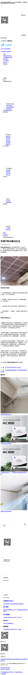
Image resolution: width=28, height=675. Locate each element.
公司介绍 (8, 175)
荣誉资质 (8, 171)
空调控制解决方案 (7, 57)
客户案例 (5, 59)
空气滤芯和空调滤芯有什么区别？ (13, 367)
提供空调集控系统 (16, 659)
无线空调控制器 (10, 107)
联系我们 (5, 64)
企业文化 (8, 173)
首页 (4, 54)
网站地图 (7, 669)
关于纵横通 (6, 60)
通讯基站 (8, 137)
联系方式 (8, 229)
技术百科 (8, 200)
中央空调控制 (9, 105)
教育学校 (8, 144)
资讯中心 (5, 62)
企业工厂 (8, 139)
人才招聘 (8, 228)
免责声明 (3, 669)
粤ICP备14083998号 (5, 667)
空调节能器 (9, 659)
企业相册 (8, 170)
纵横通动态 (8, 202)
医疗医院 (8, 142)
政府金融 (8, 141)
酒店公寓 (8, 136)
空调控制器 (8, 108)
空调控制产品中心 (7, 55)
